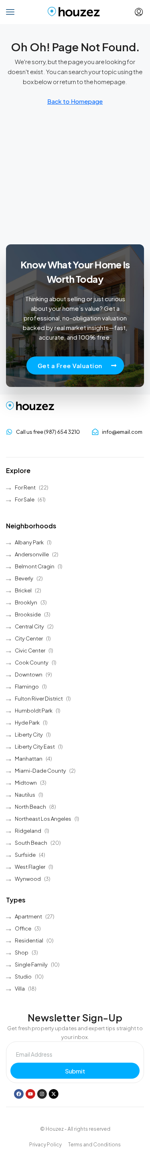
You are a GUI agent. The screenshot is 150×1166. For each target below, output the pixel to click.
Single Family (31, 964)
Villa (20, 988)
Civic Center (30, 650)
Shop (21, 952)
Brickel (23, 590)
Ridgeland (28, 831)
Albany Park (29, 542)
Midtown (26, 782)
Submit (75, 1071)
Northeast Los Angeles (43, 819)
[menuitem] (139, 12)
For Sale (24, 499)
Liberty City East (35, 746)
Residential (29, 940)
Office (23, 928)
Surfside (25, 855)
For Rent (25, 487)
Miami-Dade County (40, 770)
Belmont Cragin (34, 566)
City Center (29, 638)
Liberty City (29, 734)
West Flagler (30, 867)
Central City (29, 626)
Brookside (28, 614)
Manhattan (28, 758)
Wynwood (28, 879)
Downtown (28, 674)
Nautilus (25, 794)
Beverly (24, 578)
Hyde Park (27, 722)
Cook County (31, 662)
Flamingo (27, 686)
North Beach (30, 807)
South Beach (31, 843)
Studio (23, 976)
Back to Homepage (75, 101)
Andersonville (32, 554)
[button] (10, 12)
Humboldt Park (33, 710)
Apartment (28, 916)
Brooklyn (26, 602)
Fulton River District (39, 698)
